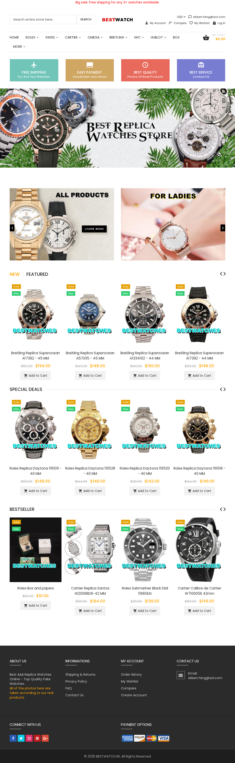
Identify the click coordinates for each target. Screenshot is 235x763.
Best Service (201, 72)
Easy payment (89, 72)
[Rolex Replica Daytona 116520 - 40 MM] (145, 429)
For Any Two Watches (34, 77)
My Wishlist (202, 23)
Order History (131, 674)
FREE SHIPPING (34, 72)
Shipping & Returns (80, 674)
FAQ (68, 688)
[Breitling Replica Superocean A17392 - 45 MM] (36, 314)
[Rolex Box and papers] (36, 549)
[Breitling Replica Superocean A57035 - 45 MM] (90, 314)
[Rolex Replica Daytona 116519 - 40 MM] (36, 429)
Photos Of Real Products (145, 77)
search (85, 19)
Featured (37, 274)
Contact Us (74, 695)
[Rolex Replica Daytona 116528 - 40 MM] (90, 429)
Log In (221, 23)
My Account (158, 23)
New (15, 274)
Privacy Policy (76, 681)
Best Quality (145, 72)
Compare (180, 23)
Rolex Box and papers (35, 588)
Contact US (201, 77)
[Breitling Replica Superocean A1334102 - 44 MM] (145, 314)
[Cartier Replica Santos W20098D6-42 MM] (90, 549)
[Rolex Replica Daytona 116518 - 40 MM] (199, 429)
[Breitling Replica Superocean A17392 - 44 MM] (199, 314)
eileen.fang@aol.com (206, 17)
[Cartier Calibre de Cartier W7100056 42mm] (199, 549)
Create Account (134, 695)
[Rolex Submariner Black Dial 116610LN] (145, 549)
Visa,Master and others (90, 77)
